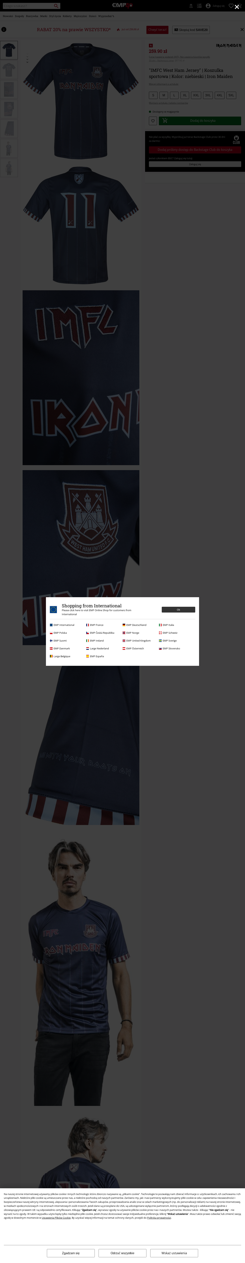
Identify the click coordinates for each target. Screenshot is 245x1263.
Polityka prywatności (159, 1217)
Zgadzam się (71, 1253)
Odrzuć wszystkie (122, 1253)
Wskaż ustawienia (174, 1253)
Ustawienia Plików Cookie (56, 1217)
